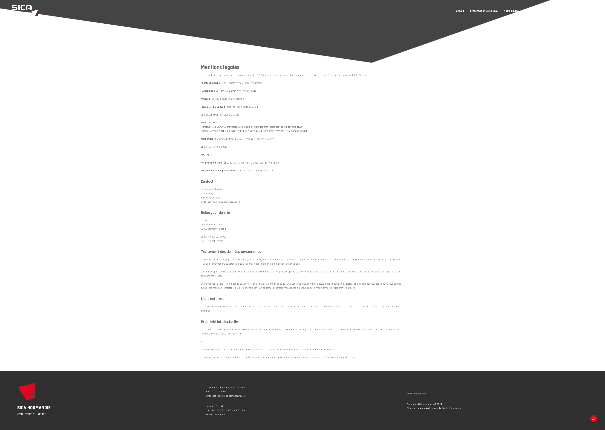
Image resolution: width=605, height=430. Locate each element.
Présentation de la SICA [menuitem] (484, 11)
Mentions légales (416, 393)
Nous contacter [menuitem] (588, 11)
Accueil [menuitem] (460, 11)
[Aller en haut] (593, 418)
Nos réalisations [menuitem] (534, 11)
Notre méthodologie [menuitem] (561, 11)
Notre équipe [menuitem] (511, 11)
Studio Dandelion (451, 408)
